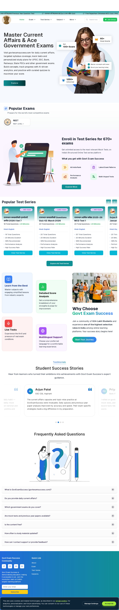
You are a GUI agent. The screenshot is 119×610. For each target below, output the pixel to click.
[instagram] (10, 566)
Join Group (111, 20)
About (34, 563)
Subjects (35, 574)
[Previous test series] (108, 202)
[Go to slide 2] (58, 422)
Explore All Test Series (59, 263)
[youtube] (16, 566)
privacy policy (61, 601)
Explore (14, 83)
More (72, 20)
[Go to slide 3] (60, 422)
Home (22, 20)
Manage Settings (91, 604)
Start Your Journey (84, 339)
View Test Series (18, 253)
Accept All (109, 604)
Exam (31, 20)
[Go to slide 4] (63, 422)
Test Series (45, 20)
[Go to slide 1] (56, 422)
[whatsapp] (22, 566)
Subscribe (15, 592)
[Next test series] (114, 202)
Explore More (71, 187)
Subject (60, 20)
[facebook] (4, 566)
